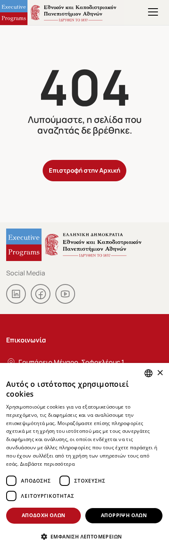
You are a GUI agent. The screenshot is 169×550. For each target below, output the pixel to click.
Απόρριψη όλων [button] (124, 515)
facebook (40, 294)
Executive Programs (62, 12)
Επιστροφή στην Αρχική (84, 170)
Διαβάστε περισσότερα (47, 463)
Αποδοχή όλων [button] (44, 515)
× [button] (160, 373)
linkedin (16, 294)
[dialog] (84, 456)
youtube (65, 294)
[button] (84, 536)
